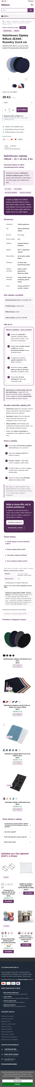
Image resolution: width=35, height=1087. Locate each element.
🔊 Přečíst (13, 146)
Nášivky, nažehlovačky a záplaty (14, 570)
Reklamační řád (5, 1021)
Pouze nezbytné (17, 1081)
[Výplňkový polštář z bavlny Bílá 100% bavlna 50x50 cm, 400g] (26, 871)
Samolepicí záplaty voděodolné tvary (17, 802)
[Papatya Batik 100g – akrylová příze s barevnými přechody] (8, 920)
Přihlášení (31, 1)
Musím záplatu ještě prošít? (16, 549)
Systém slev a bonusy (7, 1034)
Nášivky (16, 30)
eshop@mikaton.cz (9, 1059)
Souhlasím (17, 1084)
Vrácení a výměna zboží (8, 1024)
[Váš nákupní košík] (32, 5)
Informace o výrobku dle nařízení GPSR (15, 613)
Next (26, 79)
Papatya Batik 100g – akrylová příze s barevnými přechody (8, 940)
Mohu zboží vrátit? (10, 842)
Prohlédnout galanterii (15, 522)
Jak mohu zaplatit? (10, 832)
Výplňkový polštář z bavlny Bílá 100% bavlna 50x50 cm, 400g (26, 885)
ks (12, 110)
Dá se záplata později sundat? (17, 561)
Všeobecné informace (7, 1016)
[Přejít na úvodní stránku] (3, 21)
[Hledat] (31, 10)
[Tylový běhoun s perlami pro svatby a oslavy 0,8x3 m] (26, 920)
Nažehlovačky (7, 30)
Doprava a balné (6, 1026)
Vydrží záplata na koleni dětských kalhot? (17, 542)
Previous (9, 79)
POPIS (6, 146)
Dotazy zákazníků (6, 1029)
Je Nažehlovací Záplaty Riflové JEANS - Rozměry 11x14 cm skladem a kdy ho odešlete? (16, 825)
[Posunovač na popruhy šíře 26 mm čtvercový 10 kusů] (8, 871)
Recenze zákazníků (7, 1031)
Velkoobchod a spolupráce (9, 1037)
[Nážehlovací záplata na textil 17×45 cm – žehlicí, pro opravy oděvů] (17, 685)
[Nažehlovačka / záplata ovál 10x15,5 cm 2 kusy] (17, 639)
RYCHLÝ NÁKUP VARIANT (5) (12, 149)
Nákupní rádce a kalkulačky (9, 1039)
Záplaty (23, 27)
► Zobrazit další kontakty (9, 1064)
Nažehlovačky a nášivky (15, 527)
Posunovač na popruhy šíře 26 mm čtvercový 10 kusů (8, 892)
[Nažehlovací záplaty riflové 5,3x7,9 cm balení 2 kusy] (17, 734)
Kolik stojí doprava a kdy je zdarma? (15, 837)
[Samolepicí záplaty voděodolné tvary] (17, 782)
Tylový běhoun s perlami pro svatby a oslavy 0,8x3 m (26, 937)
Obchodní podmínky (7, 1018)
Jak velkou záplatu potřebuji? (17, 555)
